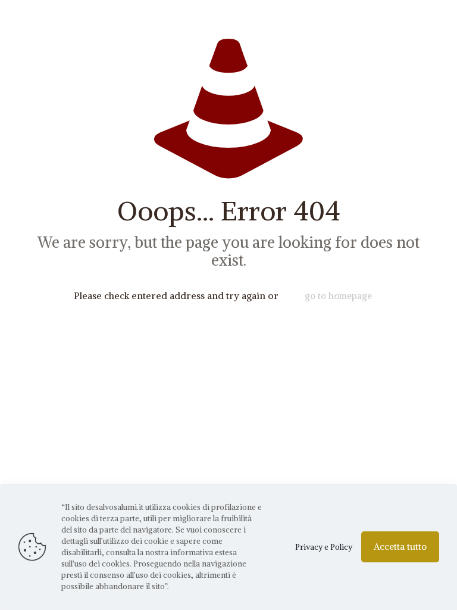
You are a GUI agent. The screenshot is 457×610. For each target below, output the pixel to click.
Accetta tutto (400, 546)
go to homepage (338, 295)
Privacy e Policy (323, 547)
